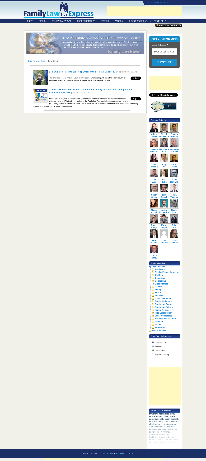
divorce (165, 414)
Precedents (160, 351)
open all (152, 267)
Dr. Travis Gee (170, 429)
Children (159, 275)
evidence (175, 421)
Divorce (158, 287)
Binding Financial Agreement (168, 272)
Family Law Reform (164, 307)
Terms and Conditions (124, 453)
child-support (164, 419)
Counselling (160, 281)
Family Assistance (163, 301)
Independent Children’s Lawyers (159, 435)
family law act (155, 414)
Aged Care (160, 269)
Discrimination (161, 284)
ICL (168, 421)
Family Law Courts (163, 304)
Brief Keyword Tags (36, 61)
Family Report (155, 432)
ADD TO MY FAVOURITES (170, 25)
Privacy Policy (107, 453)
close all (161, 267)
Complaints (160, 278)
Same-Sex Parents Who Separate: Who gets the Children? (83, 72)
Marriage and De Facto (165, 319)
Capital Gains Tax (164, 440)
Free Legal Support (163, 313)
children (160, 429)
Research (159, 324)
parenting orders (169, 424)
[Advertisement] (144, 11)
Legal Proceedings (163, 316)
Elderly (158, 290)
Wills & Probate (159, 330)
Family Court (163, 416)
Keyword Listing (162, 355)
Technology (160, 327)
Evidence (159, 295)
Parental (159, 322)
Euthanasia (160, 292)
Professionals (161, 343)
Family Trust (168, 442)
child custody (155, 424)
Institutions (159, 347)
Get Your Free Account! (157, 2)
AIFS (151, 427)
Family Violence (162, 310)
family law (162, 421)
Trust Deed (158, 445)
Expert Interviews (163, 298)
